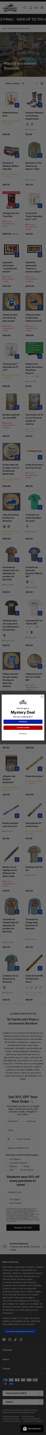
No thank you (23, 733)
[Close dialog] (42, 696)
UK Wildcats (23, 722)
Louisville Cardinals (23, 727)
